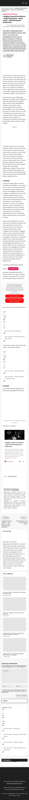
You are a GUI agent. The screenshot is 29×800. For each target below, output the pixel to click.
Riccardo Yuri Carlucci (16, 25)
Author (5, 476)
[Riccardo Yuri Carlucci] (14, 487)
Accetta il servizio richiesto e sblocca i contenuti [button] (14, 300)
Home (2, 8)
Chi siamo (5, 793)
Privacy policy (20, 793)
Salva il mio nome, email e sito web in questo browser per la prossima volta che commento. (14, 691)
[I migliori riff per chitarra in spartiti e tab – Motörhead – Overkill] (14, 624)
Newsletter (12, 793)
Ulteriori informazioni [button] (14, 293)
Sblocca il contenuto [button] (14, 296)
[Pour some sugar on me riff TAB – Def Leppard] (14, 604)
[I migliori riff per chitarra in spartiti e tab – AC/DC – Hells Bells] (14, 645)
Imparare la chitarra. (10, 14)
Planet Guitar (15, 490)
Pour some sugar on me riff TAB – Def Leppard (13, 613)
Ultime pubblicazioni (12, 476)
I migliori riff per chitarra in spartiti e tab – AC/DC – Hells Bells (13, 654)
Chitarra (7, 26)
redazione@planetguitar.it (14, 783)
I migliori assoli (12, 26)
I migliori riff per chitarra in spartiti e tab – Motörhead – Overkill (13, 634)
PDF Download (13, 268)
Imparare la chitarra (9, 8)
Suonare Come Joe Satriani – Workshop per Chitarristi (14, 593)
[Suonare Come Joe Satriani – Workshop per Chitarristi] (14, 583)
